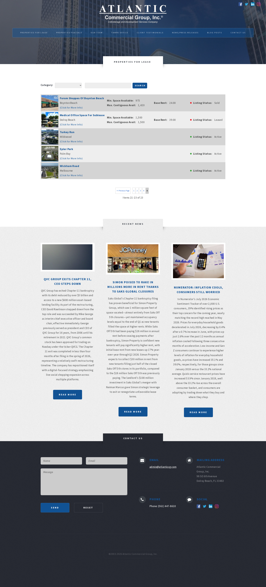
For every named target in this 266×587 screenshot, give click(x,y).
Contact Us (238, 32)
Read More (67, 394)
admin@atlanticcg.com (163, 467)
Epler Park (66, 149)
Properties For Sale (69, 32)
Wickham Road (69, 166)
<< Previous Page (123, 191)
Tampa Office (119, 32)
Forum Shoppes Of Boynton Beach (82, 98)
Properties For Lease (34, 32)
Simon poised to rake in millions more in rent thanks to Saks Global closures (133, 286)
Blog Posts (214, 32)
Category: (47, 85)
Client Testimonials (150, 32)
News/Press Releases (185, 32)
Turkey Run (67, 132)
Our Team (97, 32)
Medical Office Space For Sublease (82, 115)
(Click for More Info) (71, 107)
